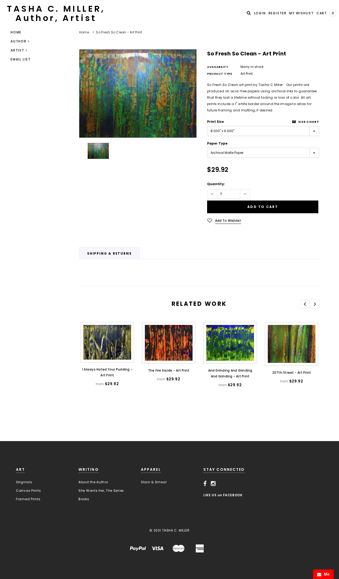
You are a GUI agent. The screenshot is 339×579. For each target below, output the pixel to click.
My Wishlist (301, 13)
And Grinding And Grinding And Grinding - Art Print (230, 373)
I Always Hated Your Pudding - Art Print (107, 372)
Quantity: (216, 184)
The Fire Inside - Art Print (168, 370)
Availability (217, 67)
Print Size (215, 121)
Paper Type (217, 143)
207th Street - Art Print (291, 372)
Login (260, 13)
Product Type (219, 74)
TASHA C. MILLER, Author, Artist (56, 13)
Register (278, 13)
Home (84, 32)
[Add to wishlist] (89, 331)
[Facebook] (205, 484)
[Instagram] (213, 484)
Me (325, 574)
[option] (138, 93)
